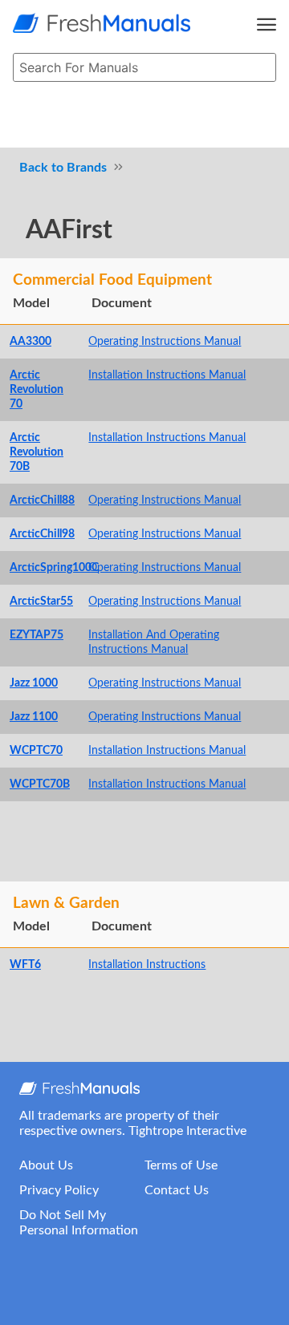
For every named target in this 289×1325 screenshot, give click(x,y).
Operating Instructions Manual (164, 341)
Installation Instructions (147, 964)
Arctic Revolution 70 (36, 389)
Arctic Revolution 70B (36, 452)
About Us (46, 1165)
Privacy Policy (59, 1190)
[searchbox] (144, 67)
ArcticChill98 (42, 534)
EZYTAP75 (36, 635)
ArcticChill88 (42, 500)
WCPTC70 (36, 750)
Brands (87, 167)
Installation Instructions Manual (167, 375)
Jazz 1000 (34, 683)
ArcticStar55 (41, 601)
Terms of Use (181, 1165)
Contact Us (176, 1190)
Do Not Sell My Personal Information (78, 1223)
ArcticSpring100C (54, 567)
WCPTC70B (40, 784)
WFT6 (25, 964)
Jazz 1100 (34, 717)
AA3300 (30, 341)
